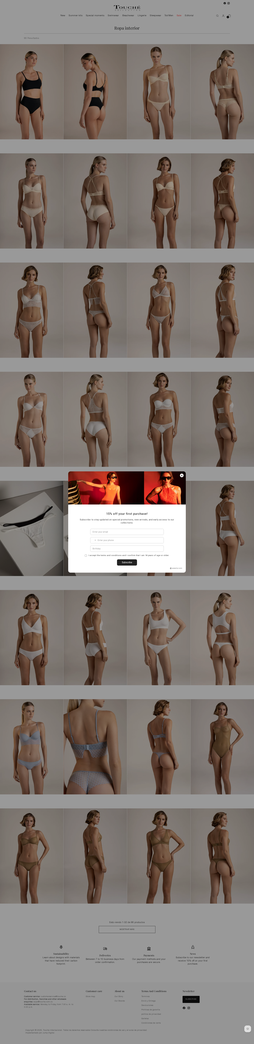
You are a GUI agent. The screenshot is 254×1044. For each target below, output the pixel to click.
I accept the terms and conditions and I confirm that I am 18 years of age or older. (128, 555)
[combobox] (93, 540)
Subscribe (127, 562)
